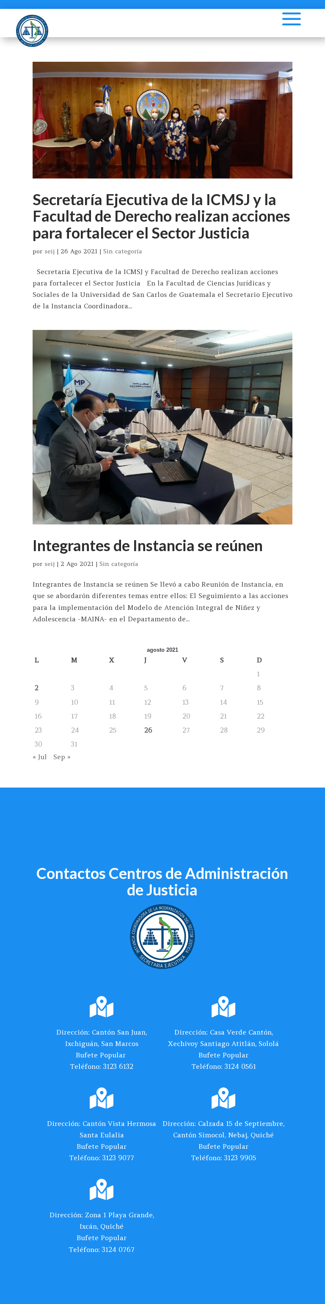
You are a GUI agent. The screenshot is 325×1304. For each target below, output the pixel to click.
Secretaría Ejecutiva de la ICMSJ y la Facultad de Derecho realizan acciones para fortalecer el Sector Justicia (161, 216)
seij (49, 251)
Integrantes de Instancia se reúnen (148, 545)
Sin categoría (122, 251)
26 (148, 730)
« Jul (40, 756)
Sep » (62, 756)
